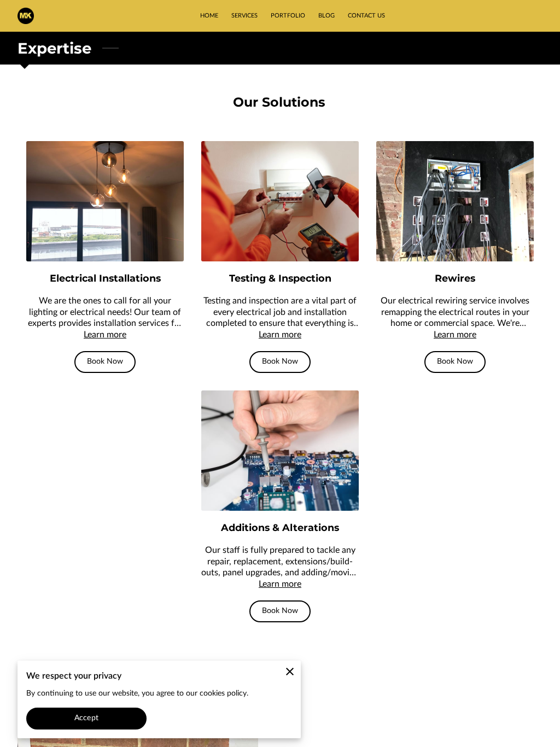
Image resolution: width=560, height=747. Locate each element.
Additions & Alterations (280, 527)
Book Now (105, 361)
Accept (86, 718)
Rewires (455, 278)
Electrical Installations (105, 278)
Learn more (105, 334)
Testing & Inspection (280, 278)
